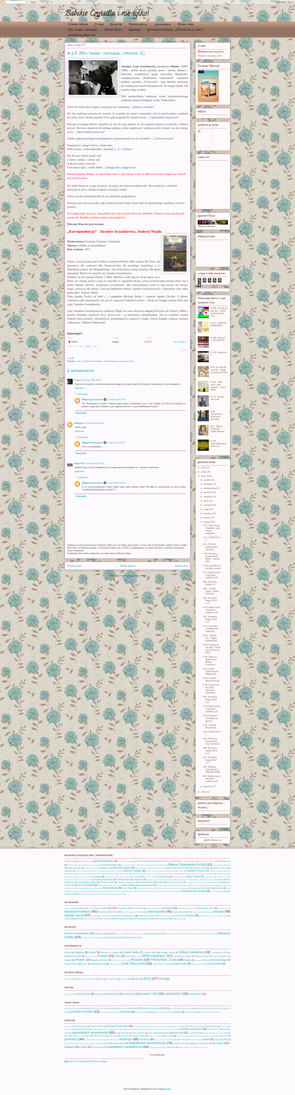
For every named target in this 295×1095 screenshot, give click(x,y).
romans (189, 915)
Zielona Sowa (114, 964)
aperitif (93, 1008)
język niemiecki (138, 1033)
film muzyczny (137, 908)
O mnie (99, 24)
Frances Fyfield (98, 871)
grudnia (208, 480)
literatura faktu (223, 908)
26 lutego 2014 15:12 (94, 463)
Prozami (137, 959)
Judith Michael (178, 877)
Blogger (167, 1089)
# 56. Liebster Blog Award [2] (211, 679)
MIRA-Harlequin (153, 955)
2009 (108, 979)
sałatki (115, 1012)
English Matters (96, 1026)
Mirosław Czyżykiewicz (222, 885)
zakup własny (98, 1047)
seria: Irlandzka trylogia (163, 1039)
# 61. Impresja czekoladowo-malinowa (211, 628)
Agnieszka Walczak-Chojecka (164, 861)
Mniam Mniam (113, 29)
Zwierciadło (180, 963)
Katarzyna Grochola (84, 879)
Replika (187, 960)
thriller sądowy (178, 919)
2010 (115, 979)
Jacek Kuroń (151, 874)
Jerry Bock (220, 874)
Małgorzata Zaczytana (92, 399)
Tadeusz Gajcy (173, 891)
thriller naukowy (104, 919)
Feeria (102, 955)
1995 (73, 979)
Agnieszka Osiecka (140, 861)
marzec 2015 (153, 1036)
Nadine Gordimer (80, 888)
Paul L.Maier (127, 888)
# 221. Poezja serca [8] (217, 398)
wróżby (106, 1043)
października (210, 488)
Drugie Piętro (89, 956)
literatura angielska (103, 933)
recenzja (125, 1039)
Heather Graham (83, 874)
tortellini (167, 1012)
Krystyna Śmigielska (126, 882)
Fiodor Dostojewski (82, 871)
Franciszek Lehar (113, 871)
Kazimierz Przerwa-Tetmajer (202, 879)
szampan (148, 1012)
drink (164, 1008)
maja (206, 509)
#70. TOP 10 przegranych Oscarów (210, 547)
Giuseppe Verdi (177, 871)
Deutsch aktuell (80, 1026)
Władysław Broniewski (85, 894)
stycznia (208, 786)
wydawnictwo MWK (197, 964)
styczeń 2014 (221, 1039)
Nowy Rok (224, 1026)
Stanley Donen (141, 891)
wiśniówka (204, 1012)
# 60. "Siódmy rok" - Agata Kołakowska (210, 638)
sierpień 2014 (180, 1039)
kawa (193, 1008)
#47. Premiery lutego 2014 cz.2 (210, 760)
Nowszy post (74, 566)
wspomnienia (118, 1043)
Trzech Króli (106, 1029)
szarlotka (158, 1012)
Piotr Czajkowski (165, 888)
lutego (207, 522)
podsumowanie (221, 1036)
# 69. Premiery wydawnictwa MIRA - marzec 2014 (211, 557)
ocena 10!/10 (69, 994)
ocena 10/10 (83, 994)
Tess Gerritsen (215, 891)
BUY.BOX (183, 350)
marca (207, 517)
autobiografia (79, 908)
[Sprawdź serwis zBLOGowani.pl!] (213, 840)
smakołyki (125, 1011)
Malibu (67, 1008)
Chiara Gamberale (90, 868)
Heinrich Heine (97, 874)
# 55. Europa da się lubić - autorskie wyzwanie (211, 689)
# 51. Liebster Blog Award (209, 726)
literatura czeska (137, 934)
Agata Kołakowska (103, 861)
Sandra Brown (216, 888)
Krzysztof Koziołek (175, 882)
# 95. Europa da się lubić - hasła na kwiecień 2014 (218, 370)
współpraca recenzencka (147, 1043)
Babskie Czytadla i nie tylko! (107, 14)
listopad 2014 (77, 1036)
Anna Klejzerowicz (110, 865)
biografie (98, 908)
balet (90, 908)
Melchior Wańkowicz (164, 885)
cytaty (78, 361)
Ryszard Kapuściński (198, 888)
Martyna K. (80, 423)
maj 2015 (125, 1036)
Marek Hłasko (103, 885)
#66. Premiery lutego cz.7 (210, 583)
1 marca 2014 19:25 (116, 442)
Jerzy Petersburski (83, 877)
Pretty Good (116, 960)
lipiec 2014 (219, 1033)
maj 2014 (113, 1036)
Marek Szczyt (115, 885)
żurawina (213, 1012)
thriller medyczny (89, 919)
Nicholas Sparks (94, 888)
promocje (97, 1039)
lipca (206, 501)
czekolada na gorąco (150, 1008)
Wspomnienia (162, 24)
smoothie (138, 1012)
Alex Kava (71, 865)
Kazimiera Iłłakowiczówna (180, 879)
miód (67, 1012)
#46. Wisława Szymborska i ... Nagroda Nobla (212, 769)
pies (210, 1036)
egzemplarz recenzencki (90, 1032)
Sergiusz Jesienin (75, 891)
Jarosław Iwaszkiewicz (92, 361)
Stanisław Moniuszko (125, 891)
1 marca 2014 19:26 (116, 483)
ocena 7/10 (149, 993)
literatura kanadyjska (191, 934)
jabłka (179, 1008)
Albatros (79, 952)
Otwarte (68, 960)
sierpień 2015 (195, 1039)
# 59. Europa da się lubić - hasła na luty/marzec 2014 (211, 649)
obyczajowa (156, 911)
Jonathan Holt (163, 877)
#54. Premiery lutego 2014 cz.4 (210, 699)
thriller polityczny (121, 919)
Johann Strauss (110, 877)
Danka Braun (123, 867)
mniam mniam (82, 1011)
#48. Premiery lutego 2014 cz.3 (210, 750)
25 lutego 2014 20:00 (95, 423)
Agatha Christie (123, 861)
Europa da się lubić (117, 1026)
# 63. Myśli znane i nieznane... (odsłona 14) (211, 610)
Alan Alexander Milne (187, 861)
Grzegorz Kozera (195, 870)
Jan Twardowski (176, 874)
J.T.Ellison (125, 874)
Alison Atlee (81, 865)
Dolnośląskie (217, 952)
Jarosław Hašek (189, 874)
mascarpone (215, 1008)
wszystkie (79, 346)
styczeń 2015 (69, 1043)
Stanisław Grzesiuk (91, 891)
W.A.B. (84, 964)
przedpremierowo (110, 1039)
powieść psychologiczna (124, 916)
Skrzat (206, 960)
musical (141, 912)
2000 (87, 979)
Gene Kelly (150, 871)
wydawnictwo (179, 1043)
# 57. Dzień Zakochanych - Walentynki (211, 671)
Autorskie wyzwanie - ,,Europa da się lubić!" (175, 29)
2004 (101, 979)
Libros (128, 956)
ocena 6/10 (129, 994)
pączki (102, 1012)
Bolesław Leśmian (73, 868)
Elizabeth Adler (187, 868)
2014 (204, 476)
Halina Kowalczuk (216, 871)
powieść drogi (105, 916)
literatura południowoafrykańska (93, 937)
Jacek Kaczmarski (138, 874)
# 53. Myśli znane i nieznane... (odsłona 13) (211, 709)
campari (124, 1008)
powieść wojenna (165, 916)
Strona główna (78, 24)
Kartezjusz (70, 879)
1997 (80, 979)
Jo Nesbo (97, 877)
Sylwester (95, 1029)
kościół (196, 1033)
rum (109, 1012)
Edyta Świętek (172, 868)
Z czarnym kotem (171, 1029)
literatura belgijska (122, 934)
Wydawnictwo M (98, 964)
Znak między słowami (162, 964)
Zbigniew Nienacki (102, 894)
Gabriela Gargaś (132, 870)
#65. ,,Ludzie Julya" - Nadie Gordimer (211, 591)
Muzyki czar (186, 24)
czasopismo (123, 908)
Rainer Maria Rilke (180, 888)
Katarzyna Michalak (104, 879)
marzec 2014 (138, 1036)
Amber (92, 952)
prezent (88, 1039)
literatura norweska (208, 934)
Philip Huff (153, 888)
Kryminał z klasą (176, 1026)
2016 (204, 467)
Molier (69, 888)
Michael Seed (195, 885)
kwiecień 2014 (208, 1033)
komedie (157, 908)
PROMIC (80, 960)
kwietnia (208, 513)
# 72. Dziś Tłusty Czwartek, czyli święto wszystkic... (211, 529)
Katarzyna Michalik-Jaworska (129, 879)
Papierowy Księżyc (99, 960)
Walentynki (132, 1029)
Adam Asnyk (70, 861)
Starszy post (181, 566)
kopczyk (178, 1032)
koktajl (206, 1008)
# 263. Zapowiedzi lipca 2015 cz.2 (218, 443)
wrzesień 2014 (94, 1043)
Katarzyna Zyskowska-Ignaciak (157, 879)
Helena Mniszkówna (112, 874)
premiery (71, 1039)
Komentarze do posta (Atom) (133, 576)
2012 (129, 979)
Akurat (67, 952)
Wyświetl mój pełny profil (210, 56)
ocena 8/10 (173, 993)
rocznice (130, 361)
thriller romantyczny (161, 919)
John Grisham (136, 877)
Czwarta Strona (168, 952)
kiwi (200, 1008)
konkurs (165, 1033)
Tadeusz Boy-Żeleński (157, 891)
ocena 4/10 (99, 994)
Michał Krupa (207, 885)
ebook (95, 346)
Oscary (67, 1029)
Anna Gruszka (94, 865)
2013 (204, 792)
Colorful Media (131, 952)
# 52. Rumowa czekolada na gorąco (210, 718)
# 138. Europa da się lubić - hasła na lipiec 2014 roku (218, 312)
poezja (122, 361)
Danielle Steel (106, 868)
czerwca (208, 505)
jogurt (186, 1008)
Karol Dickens (209, 877)
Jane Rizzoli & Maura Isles (158, 1026)
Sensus (197, 960)
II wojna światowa (140, 1026)
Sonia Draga (220, 960)
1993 (66, 979)
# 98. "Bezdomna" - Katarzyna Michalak (217, 415)
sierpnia (208, 496)
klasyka (148, 908)
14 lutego (68, 1026)
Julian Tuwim (193, 876)
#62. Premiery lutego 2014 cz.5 (210, 619)
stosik (206, 1039)
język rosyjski (153, 1033)
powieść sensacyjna (147, 916)
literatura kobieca (77, 911)
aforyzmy (68, 908)
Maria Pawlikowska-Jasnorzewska (138, 885)
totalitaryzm (82, 1043)
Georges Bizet (163, 871)
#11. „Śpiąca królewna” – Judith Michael (217, 429)
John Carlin (123, 877)
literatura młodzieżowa (108, 912)
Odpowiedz (79, 388)
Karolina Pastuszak (223, 877)
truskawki (177, 1012)
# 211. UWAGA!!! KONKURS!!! (218, 324)
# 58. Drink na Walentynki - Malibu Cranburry (210, 661)
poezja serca (74, 915)
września (208, 492)
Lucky (137, 956)
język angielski (122, 1033)
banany (115, 1008)
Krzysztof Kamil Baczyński (151, 882)
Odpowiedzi (83, 394)
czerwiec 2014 (213, 1029)
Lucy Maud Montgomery (209, 882)
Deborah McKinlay (141, 868)
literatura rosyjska (114, 937)
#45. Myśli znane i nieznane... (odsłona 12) (212, 779)
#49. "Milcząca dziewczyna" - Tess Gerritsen (211, 741)
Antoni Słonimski (159, 865)
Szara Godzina (71, 964)
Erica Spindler (203, 868)
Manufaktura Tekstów (182, 956)
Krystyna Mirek (107, 882)
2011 (122, 979)
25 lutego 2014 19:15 (116, 399)
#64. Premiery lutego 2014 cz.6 (210, 600)
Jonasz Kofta (149, 877)
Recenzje (116, 24)
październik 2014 (199, 1036)
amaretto (84, 1008)
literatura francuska (154, 934)
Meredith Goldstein (180, 885)
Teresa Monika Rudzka (193, 891)
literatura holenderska (173, 934)
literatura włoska (132, 937)
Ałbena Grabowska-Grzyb (186, 864)
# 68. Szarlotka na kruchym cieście (212, 566)
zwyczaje (171, 1047)
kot (189, 1033)
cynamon (134, 1008)
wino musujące (191, 1012)
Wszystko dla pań (155, 1029)
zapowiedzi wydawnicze (124, 1046)
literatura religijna (128, 912)
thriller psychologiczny (141, 919)
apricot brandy (104, 1008)
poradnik (94, 916)
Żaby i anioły (200, 1047)
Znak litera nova (133, 963)
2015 (204, 472)
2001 (93, 979)
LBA (187, 1026)
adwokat (75, 1008)
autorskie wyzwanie (191, 1029)
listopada (208, 484)
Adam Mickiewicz (84, 861)
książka (88, 346)
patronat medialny (183, 1036)
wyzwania (217, 1043)
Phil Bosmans (141, 888)
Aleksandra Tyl (224, 861)
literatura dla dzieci (205, 908)
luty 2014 (89, 1036)
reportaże (178, 916)
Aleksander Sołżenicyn (206, 861)
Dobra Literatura (191, 952)
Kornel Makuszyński (86, 882)
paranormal (197, 912)
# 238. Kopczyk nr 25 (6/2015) (217, 339)
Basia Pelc (80, 463)
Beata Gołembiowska (220, 865)
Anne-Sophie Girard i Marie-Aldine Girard (136, 865)
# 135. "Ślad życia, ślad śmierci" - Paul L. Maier (218, 386)
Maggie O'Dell (197, 1026)
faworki (172, 1008)
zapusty (152, 1047)
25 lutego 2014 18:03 (91, 380)
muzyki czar (166, 1036)
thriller (77, 919)
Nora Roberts (110, 888)
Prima (126, 960)
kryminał (168, 908)
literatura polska (111, 361)
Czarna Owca (150, 952)
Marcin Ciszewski (84, 885)
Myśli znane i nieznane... (83, 29)
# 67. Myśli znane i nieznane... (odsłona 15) (211, 575)
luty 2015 (102, 1036)
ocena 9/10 (195, 994)
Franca (78, 380)
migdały (225, 1008)
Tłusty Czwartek (119, 1029)
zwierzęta (161, 1047)
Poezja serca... (138, 24)
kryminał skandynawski (186, 908)
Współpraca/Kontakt (82, 35)
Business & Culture (110, 952)
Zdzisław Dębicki (117, 894)
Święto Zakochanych (186, 1047)
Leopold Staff (192, 882)
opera (175, 912)
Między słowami (202, 956)
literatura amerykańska (77, 933)
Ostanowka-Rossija (81, 1029)
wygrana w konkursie (198, 1043)
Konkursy (135, 29)
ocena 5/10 (113, 994)
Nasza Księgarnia (219, 956)
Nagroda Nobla (211, 1026)
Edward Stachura (157, 868)
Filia (117, 956)
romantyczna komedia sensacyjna (211, 916)
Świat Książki (214, 963)
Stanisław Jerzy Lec (108, 891)
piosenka (207, 912)
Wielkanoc (142, 1029)
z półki (83, 1047)
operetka (185, 912)
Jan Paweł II (163, 874)
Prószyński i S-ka (164, 959)
